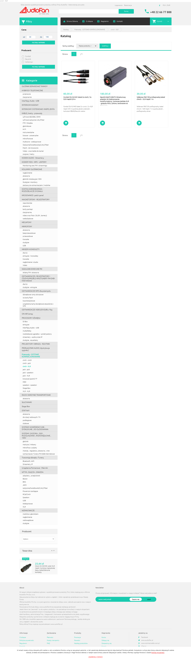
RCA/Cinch (27, 494)
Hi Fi (24, 129)
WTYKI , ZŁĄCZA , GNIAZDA (32, 472)
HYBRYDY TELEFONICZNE (32, 90)
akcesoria (26, 176)
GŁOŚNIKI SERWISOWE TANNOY (35, 86)
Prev (52, 550)
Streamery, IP (28, 464)
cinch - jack (27, 363)
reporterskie (27, 203)
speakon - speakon (30, 385)
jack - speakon (28, 373)
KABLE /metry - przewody (32, 113)
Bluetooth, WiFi (28, 461)
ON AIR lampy (27, 314)
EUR (168, 5)
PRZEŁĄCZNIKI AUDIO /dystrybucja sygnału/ (36, 349)
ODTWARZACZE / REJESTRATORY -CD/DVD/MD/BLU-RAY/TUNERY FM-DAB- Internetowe (38, 278)
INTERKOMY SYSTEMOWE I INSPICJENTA (38, 109)
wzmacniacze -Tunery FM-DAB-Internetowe (39, 454)
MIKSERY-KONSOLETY (30, 249)
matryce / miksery (29, 445)
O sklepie (89, 21)
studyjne (26, 243)
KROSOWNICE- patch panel (33, 195)
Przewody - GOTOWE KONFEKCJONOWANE (31, 355)
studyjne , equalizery (30, 340)
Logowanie (119, 5)
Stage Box (26, 388)
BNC (24, 482)
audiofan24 (34, 10)
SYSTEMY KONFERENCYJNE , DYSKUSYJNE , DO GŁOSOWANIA (35, 428)
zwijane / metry (28, 154)
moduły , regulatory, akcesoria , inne (36, 451)
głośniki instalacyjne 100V (32, 179)
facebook (160, 5)
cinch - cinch (27, 360)
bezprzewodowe (29, 233)
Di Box (25, 322)
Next (54, 550)
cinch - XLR (27, 366)
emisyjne (26, 325)
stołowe (26, 423)
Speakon (26, 497)
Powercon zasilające (30, 491)
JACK (25, 485)
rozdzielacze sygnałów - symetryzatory (37, 334)
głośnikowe (27, 126)
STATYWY (25, 411)
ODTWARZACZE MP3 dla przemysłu (36, 291)
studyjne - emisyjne (30, 287)
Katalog (66, 30)
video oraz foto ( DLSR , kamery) (35, 216)
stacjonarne (27, 97)
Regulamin (105, 21)
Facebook (144, 637)
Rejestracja (128, 5)
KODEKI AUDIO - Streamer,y (33, 158)
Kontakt (120, 21)
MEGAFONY (26, 222)
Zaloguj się (105, 640)
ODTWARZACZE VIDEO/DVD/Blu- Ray (37, 310)
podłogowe (27, 420)
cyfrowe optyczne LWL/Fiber (33, 120)
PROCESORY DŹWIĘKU (31, 318)
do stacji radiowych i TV (31, 417)
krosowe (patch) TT (30, 379)
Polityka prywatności (26, 640)
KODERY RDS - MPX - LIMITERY (34, 162)
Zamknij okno (95, 657)
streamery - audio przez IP (32, 337)
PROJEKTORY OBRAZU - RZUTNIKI (36, 344)
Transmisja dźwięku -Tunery (33, 458)
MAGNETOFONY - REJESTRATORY (36, 199)
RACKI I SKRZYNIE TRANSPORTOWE (36, 395)
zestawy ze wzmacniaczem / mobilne (36, 185)
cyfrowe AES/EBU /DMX (32, 117)
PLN (164, 5)
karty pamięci (28, 209)
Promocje (77, 637)
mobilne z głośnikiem (30, 514)
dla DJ (25, 253)
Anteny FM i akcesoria (31, 273)
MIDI (24, 382)
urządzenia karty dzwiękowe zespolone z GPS (38, 305)
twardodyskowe (29, 301)
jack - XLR (26, 376)
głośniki (25, 441)
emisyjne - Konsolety (30, 256)
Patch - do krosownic (30, 148)
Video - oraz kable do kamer (33, 151)
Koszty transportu (53, 640)
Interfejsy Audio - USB (30, 101)
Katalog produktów (81, 643)
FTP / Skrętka (28, 123)
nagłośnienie (27, 173)
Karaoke (26, 239)
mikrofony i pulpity (30, 448)
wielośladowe (28, 219)
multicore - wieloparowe (32, 142)
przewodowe (28, 236)
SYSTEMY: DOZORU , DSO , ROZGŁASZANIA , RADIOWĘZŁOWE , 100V (36, 435)
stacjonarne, (27, 212)
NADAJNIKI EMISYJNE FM (32, 269)
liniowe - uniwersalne (30, 136)
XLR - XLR (26, 391)
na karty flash (28, 298)
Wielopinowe (28, 504)
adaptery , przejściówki (31, 476)
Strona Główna (72, 21)
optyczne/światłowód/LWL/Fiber (35, 488)
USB (24, 246)
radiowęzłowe (28, 520)
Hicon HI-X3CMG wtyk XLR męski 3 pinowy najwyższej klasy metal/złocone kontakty (45, 569)
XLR (24, 507)
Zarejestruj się (106, 643)
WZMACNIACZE (28, 510)
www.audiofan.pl (147, 640)
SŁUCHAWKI (27, 402)
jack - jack (26, 370)
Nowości (77, 640)
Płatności (50, 637)
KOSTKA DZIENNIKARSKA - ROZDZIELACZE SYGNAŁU (32, 190)
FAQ (48, 643)
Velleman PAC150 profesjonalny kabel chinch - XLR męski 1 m (151, 98)
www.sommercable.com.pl (150, 643)
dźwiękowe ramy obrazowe (33, 295)
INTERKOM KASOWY (30, 105)
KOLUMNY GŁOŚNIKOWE (32, 169)
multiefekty (27, 331)
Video (25, 265)
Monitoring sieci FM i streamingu (35, 166)
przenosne (27, 94)
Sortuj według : (68, 46)
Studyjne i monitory (30, 182)
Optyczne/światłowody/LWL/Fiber (36, 145)
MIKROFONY (27, 226)
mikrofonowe (28, 139)
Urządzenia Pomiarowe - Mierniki (35, 468)
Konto (104, 637)
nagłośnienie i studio (30, 262)
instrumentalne (28, 132)
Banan (25, 479)
